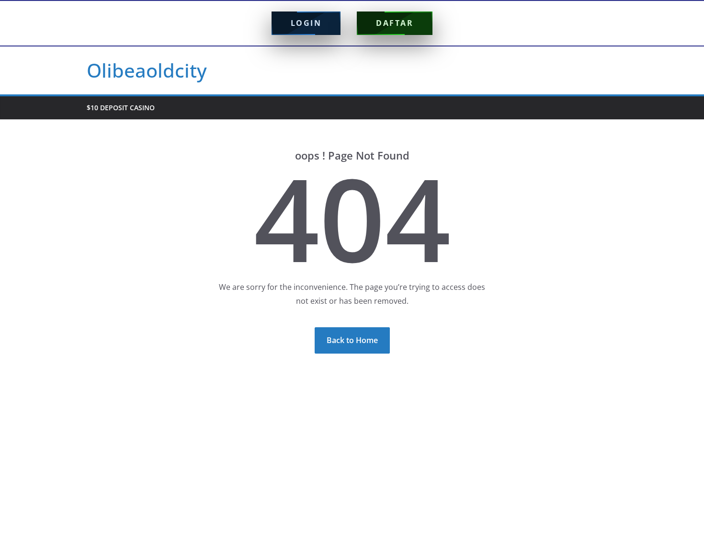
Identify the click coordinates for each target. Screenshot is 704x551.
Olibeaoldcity (147, 70)
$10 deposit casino (121, 107)
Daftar (394, 23)
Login (306, 23)
